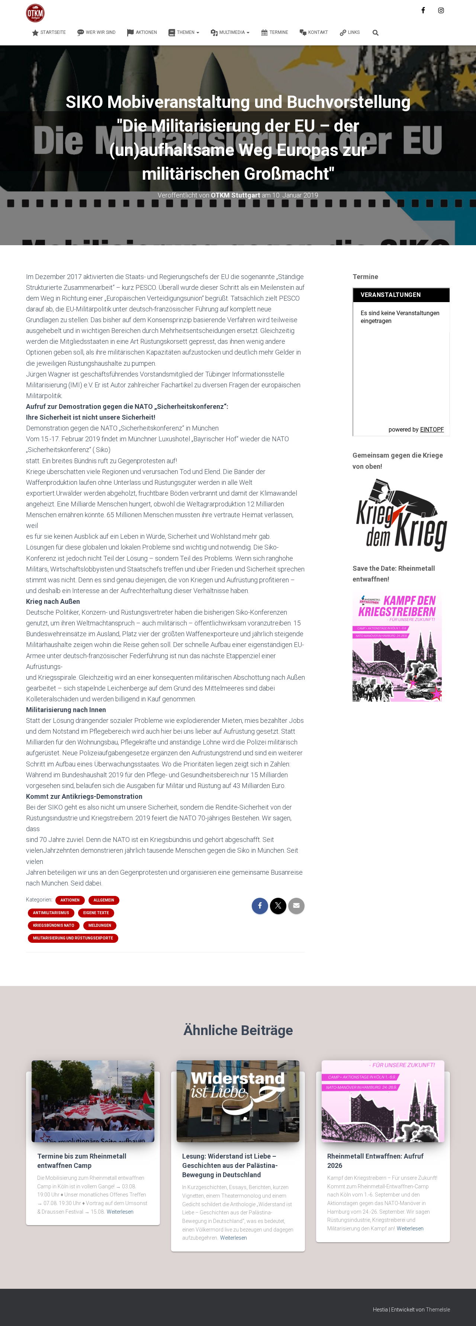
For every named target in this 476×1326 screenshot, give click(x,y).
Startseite (53, 32)
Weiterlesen (120, 1212)
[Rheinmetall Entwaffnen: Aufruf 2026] (383, 1101)
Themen (186, 32)
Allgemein (104, 900)
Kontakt (318, 32)
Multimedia (232, 32)
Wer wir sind (101, 32)
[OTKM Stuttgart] (35, 13)
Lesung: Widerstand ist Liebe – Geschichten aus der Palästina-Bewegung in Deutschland (230, 1165)
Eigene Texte (96, 913)
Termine (279, 32)
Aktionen (146, 32)
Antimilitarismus (51, 913)
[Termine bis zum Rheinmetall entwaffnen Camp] (93, 1101)
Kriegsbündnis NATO (53, 925)
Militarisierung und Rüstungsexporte (73, 938)
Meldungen (100, 925)
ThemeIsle (438, 1310)
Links (354, 32)
